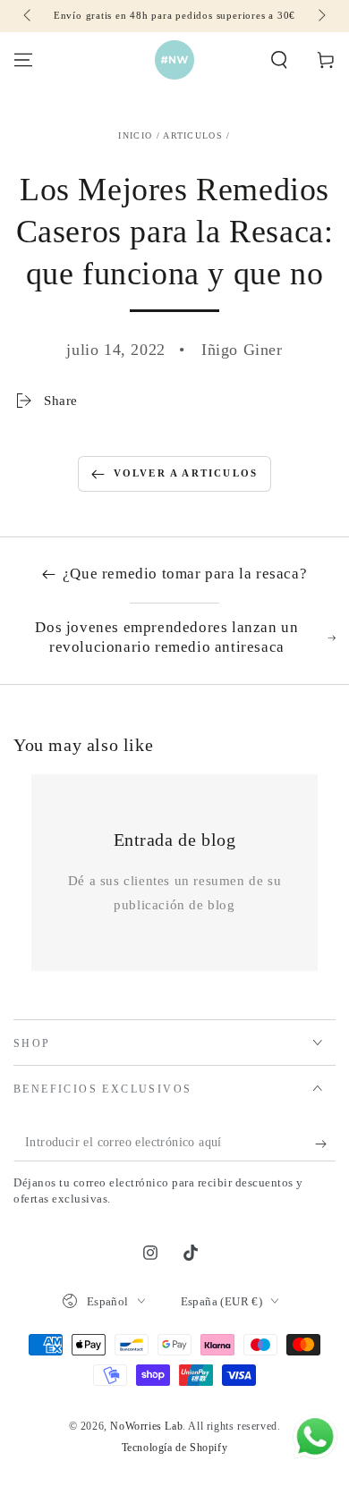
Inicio (135, 135)
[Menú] (23, 60)
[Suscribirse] (325, 1143)
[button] (279, 60)
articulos (193, 135)
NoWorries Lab (146, 1426)
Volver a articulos (186, 473)
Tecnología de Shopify (175, 1447)
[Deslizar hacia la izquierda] (28, 16)
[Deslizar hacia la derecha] (320, 16)
